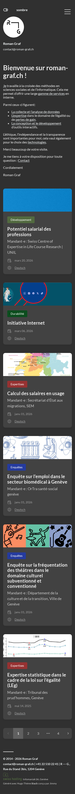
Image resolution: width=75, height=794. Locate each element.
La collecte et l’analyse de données (35, 112)
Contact (24, 160)
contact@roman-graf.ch (18, 49)
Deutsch (20, 267)
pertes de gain (26, 119)
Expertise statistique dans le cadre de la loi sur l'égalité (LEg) (36, 680)
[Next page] (68, 733)
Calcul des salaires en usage (35, 393)
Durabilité (17, 313)
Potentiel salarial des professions (29, 231)
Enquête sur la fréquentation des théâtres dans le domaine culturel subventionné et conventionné (37, 575)
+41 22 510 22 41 (47, 764)
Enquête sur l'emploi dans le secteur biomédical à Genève (37, 479)
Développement (21, 219)
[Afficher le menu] (67, 11)
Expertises (17, 384)
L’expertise (18, 115)
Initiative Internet (26, 323)
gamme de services (51, 93)
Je (4, 86)
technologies (37, 142)
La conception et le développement (36, 123)
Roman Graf (12, 44)
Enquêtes (16, 467)
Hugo (20, 783)
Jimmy (53, 783)
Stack (34, 783)
